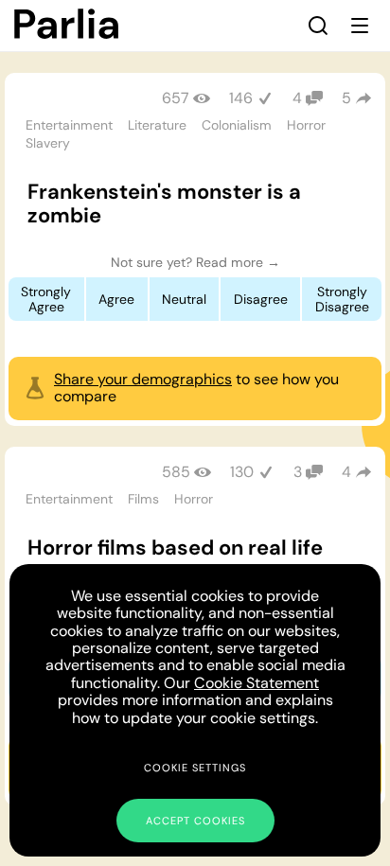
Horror (306, 125)
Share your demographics (143, 379)
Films (143, 498)
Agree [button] (116, 299)
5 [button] (346, 98)
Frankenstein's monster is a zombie (164, 203)
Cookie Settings (195, 767)
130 (242, 472)
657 (175, 98)
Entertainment (69, 125)
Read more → (238, 262)
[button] (318, 25)
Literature (157, 125)
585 (176, 472)
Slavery (48, 142)
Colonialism (237, 125)
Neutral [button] (184, 299)
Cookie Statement (256, 683)
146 (241, 98)
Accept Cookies (195, 820)
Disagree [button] (261, 299)
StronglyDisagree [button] (342, 299)
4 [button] (346, 472)
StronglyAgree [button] (46, 299)
